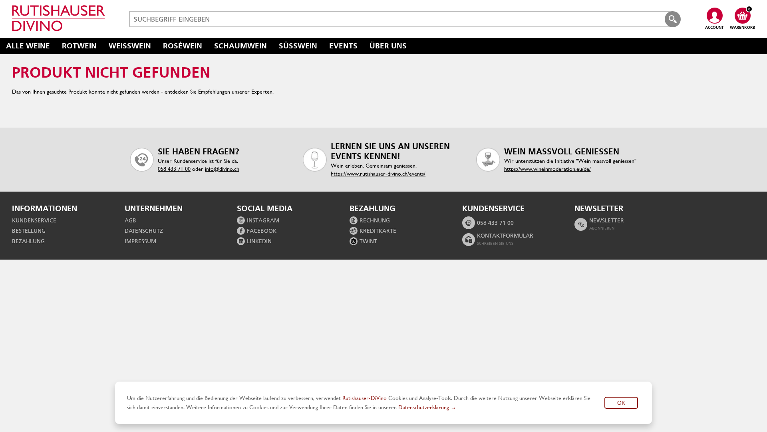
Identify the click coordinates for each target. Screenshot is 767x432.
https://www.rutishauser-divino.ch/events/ (378, 173)
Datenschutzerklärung (423, 407)
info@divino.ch (222, 169)
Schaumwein (240, 45)
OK (621, 403)
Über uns (388, 45)
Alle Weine (28, 45)
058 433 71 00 (174, 169)
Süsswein (298, 45)
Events (343, 45)
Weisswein (130, 45)
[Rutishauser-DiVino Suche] (673, 19)
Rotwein (79, 45)
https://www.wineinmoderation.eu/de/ (547, 169)
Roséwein (182, 45)
